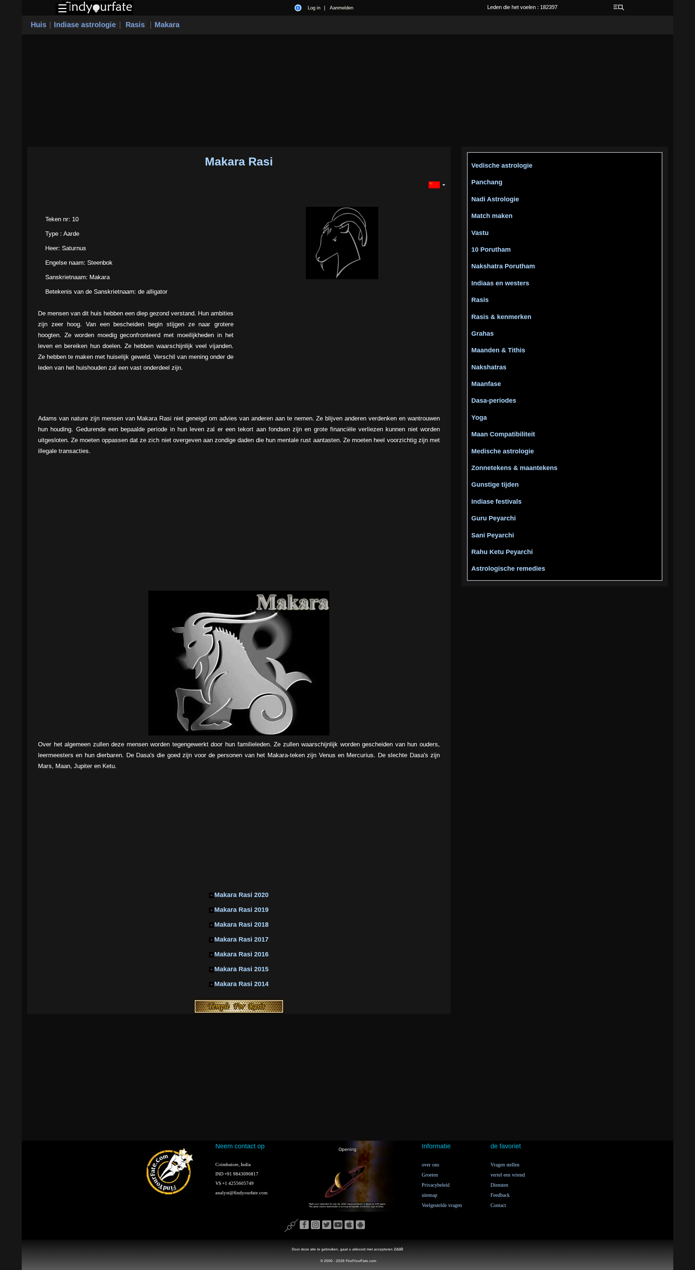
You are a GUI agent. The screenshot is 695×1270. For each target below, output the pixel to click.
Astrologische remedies (508, 568)
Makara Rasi (239, 161)
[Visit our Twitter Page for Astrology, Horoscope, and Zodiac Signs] (326, 1225)
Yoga (479, 417)
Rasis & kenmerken (501, 316)
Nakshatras (488, 367)
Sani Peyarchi (492, 535)
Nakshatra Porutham (503, 266)
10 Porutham (491, 249)
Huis (38, 25)
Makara (167, 25)
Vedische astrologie (501, 165)
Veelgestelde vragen (442, 1205)
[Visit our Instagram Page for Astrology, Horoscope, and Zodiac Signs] (315, 1225)
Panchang (486, 182)
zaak (398, 1249)
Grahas (482, 333)
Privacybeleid (436, 1185)
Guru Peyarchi (493, 518)
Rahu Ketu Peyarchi (502, 552)
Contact (498, 1205)
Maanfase (486, 383)
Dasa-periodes (493, 400)
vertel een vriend (507, 1175)
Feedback (500, 1195)
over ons (430, 1165)
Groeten (430, 1175)
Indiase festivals (496, 501)
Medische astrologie (502, 451)
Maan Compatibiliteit (503, 434)
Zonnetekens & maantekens (514, 467)
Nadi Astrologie (495, 199)
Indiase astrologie (86, 25)
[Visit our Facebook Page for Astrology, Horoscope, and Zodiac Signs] (304, 1225)
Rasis (136, 25)
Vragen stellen (504, 1165)
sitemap (429, 1195)
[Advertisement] (347, 90)
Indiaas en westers (500, 283)
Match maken (492, 215)
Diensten (499, 1185)
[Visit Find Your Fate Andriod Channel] (360, 1225)
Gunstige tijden (495, 484)
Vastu (480, 232)
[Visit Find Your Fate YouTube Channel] (338, 1225)
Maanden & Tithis (498, 350)
